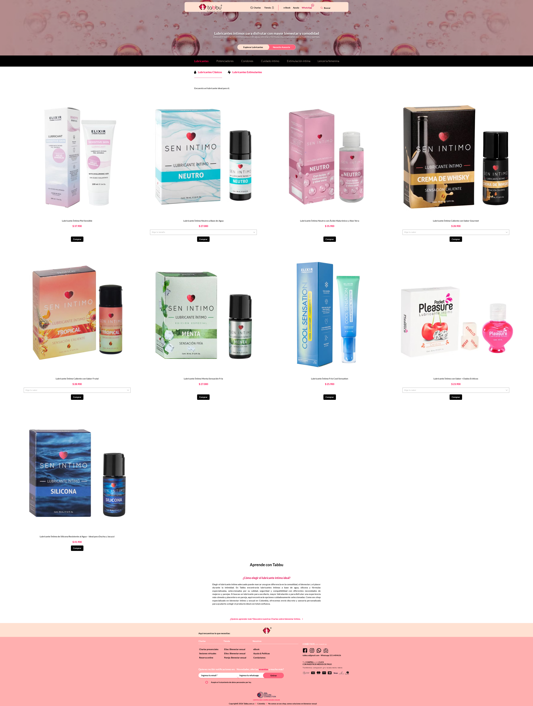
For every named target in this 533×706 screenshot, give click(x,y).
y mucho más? (276, 669)
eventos (263, 669)
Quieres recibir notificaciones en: (217, 669)
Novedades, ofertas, (248, 669)
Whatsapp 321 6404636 (331, 655)
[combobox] (203, 232)
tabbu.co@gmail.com (311, 655)
